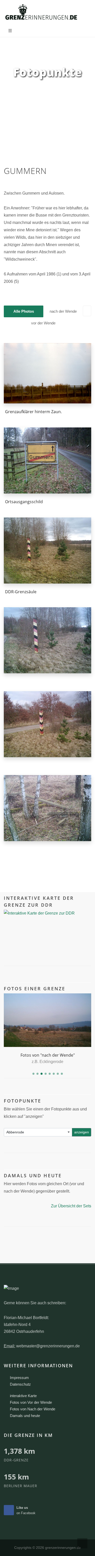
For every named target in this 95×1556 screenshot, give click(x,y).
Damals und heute (25, 1415)
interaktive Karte (23, 1396)
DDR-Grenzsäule (20, 591)
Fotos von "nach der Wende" (48, 1055)
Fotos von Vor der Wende (31, 1402)
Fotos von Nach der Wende (32, 1409)
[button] (33, 1074)
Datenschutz (20, 1384)
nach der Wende (63, 311)
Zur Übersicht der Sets (71, 1206)
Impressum (19, 1377)
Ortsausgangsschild (24, 501)
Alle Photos (23, 311)
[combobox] (38, 1132)
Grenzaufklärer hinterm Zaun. (33, 411)
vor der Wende (43, 323)
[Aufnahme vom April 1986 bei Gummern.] (48, 373)
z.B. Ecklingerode (47, 1061)
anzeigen (81, 1132)
